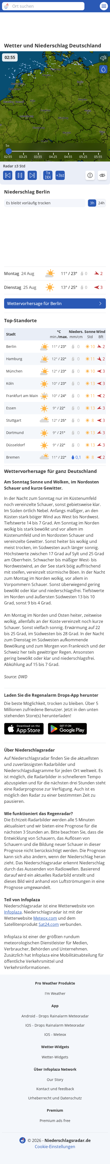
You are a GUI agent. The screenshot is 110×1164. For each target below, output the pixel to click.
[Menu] (104, 6)
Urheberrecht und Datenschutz (55, 1098)
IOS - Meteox (55, 1034)
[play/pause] (20, 175)
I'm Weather (55, 993)
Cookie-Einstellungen (55, 1146)
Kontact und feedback (55, 1088)
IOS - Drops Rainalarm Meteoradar (55, 1025)
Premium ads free (55, 1120)
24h (101, 202)
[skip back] (7, 175)
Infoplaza (13, 912)
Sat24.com (49, 924)
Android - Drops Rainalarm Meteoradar (55, 1016)
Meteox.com (45, 918)
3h (92, 202)
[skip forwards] (32, 175)
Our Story (55, 1079)
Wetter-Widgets (55, 1057)
